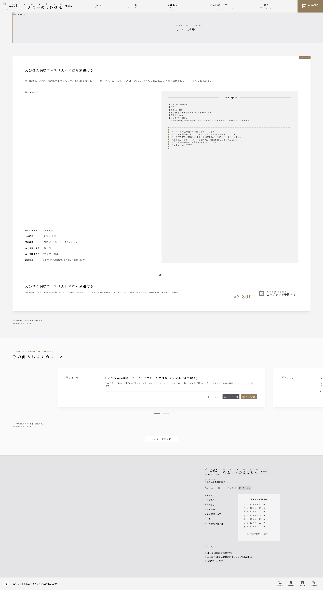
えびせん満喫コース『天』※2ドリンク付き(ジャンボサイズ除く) (152, 378)
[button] (320, 391)
